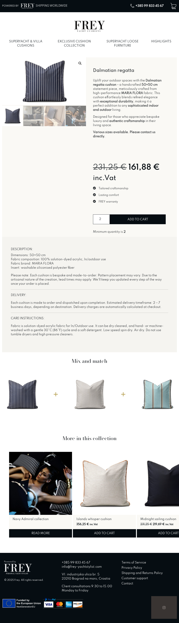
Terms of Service (133, 562)
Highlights (161, 41)
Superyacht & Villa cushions (25, 43)
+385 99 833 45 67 (149, 6)
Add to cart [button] (104, 533)
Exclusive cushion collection (74, 43)
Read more (40, 533)
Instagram (164, 607)
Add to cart (137, 219)
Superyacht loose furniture (122, 43)
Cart (173, 6)
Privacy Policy (131, 567)
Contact (127, 583)
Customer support (134, 578)
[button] (80, 63)
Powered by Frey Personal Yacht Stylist (18, 568)
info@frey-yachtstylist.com (82, 566)
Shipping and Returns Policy (142, 573)
